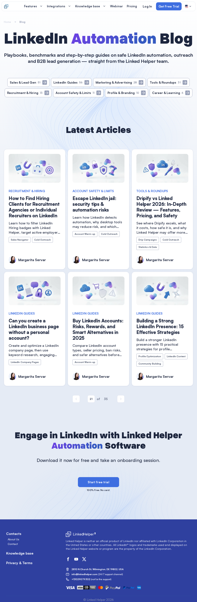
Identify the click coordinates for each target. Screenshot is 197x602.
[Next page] (120, 399)
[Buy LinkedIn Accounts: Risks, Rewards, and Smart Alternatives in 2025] (98, 329)
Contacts (13, 534)
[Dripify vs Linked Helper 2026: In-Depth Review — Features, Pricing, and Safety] (162, 209)
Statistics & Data (148, 247)
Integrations (56, 6)
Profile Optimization (150, 356)
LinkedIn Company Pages (25, 362)
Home (7, 21)
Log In (147, 6)
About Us (13, 539)
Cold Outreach (42, 239)
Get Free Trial (169, 6)
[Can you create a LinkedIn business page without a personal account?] (34, 329)
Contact (13, 544)
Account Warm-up (85, 233)
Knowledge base (87, 6)
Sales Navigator (19, 239)
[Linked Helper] (6, 6)
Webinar (116, 6)
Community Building (150, 363)
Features (30, 6)
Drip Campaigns (148, 239)
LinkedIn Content (176, 356)
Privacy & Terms (19, 563)
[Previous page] (76, 399)
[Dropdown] (188, 6)
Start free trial (98, 482)
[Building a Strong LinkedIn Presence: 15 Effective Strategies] (162, 329)
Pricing (132, 6)
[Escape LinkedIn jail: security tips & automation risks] (98, 209)
